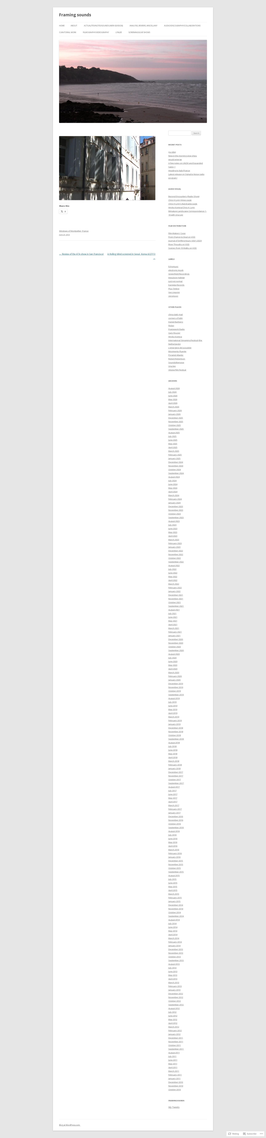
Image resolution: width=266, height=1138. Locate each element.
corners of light (175, 318)
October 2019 (174, 691)
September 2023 (176, 517)
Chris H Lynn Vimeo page (179, 200)
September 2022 (176, 561)
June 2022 (172, 572)
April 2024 (172, 491)
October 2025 (174, 425)
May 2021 (172, 620)
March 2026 (173, 406)
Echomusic (173, 266)
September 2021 (176, 606)
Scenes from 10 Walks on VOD (182, 248)
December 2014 (175, 905)
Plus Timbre (173, 288)
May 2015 (172, 886)
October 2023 (174, 513)
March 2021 (173, 628)
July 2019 (172, 702)
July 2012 (172, 1012)
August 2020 (174, 654)
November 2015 (175, 864)
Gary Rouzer (174, 333)
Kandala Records (176, 285)
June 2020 (172, 661)
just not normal (175, 281)
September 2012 (176, 1004)
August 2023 (174, 521)
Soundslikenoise (176, 362)
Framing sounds (75, 15)
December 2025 (175, 417)
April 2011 (172, 1067)
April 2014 (172, 934)
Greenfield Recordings (178, 274)
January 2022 (174, 591)
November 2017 (175, 775)
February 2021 (175, 632)
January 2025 (174, 458)
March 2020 (173, 672)
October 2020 (174, 646)
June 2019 (172, 705)
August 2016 (174, 831)
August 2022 (174, 565)
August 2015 (174, 875)
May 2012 (172, 1019)
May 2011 (172, 1063)
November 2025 (175, 421)
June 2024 (172, 484)
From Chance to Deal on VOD (181, 237)
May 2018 (172, 753)
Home (61, 25)
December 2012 (175, 993)
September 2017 (176, 783)
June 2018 (172, 750)
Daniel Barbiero (175, 321)
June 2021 (172, 617)
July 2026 (172, 392)
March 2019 (173, 716)
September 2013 (176, 960)
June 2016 (172, 838)
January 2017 (174, 812)
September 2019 (176, 694)
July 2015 (172, 879)
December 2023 (175, 506)
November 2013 (175, 953)
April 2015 (172, 890)
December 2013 (175, 949)
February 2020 (175, 676)
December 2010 (175, 1082)
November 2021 (175, 598)
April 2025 (172, 447)
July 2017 (172, 790)
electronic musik (175, 270)
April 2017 (172, 801)
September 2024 (176, 473)
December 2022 (175, 550)
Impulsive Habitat (176, 277)
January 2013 (174, 990)
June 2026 (172, 395)
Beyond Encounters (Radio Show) (183, 196)
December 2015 (175, 860)
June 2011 (172, 1060)
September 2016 (176, 827)
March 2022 (173, 584)
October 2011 (174, 1045)
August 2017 (174, 787)
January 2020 (174, 679)
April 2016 (172, 846)
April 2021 (172, 624)
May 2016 (172, 842)
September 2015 (176, 871)
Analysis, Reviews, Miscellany (143, 25)
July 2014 (172, 923)
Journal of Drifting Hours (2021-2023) (185, 240)
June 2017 (172, 794)
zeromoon (173, 296)
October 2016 (174, 823)
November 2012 (175, 997)
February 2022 (175, 587)
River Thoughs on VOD (178, 244)
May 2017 (172, 798)
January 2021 (174, 635)
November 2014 (175, 908)
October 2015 (174, 868)
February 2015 (175, 897)
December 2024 (175, 462)
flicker (171, 325)
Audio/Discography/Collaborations (182, 25)
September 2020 (176, 650)
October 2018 (174, 735)
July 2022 (172, 569)
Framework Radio (176, 329)
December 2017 (175, 772)
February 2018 (175, 764)
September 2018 (176, 739)
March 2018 (173, 761)
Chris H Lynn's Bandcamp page (182, 203)
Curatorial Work (67, 32)
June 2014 (172, 927)
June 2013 (172, 971)
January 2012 (174, 1034)
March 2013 (173, 982)
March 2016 (173, 849)
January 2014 (174, 945)
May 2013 (172, 975)
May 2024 (172, 488)
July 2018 (172, 746)
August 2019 (174, 698)
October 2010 (174, 1089)
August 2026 (174, 388)
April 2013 (172, 978)
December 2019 (175, 683)
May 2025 (172, 443)
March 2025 (173, 451)
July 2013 (172, 967)
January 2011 (174, 1078)
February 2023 (175, 543)
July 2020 (172, 657)
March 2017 (173, 805)
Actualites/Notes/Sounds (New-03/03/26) (103, 25)
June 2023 (172, 528)
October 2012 (174, 1001)
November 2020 (175, 643)
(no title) (172, 152)
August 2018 (174, 742)
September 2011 (176, 1049)
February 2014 (175, 942)
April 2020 (172, 668)
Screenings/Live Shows (139, 32)
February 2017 (175, 809)
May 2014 (172, 930)
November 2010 (175, 1085)
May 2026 (172, 399)
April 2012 (172, 1023)
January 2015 (174, 901)
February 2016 (175, 853)
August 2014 (174, 919)
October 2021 (174, 602)
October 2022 (174, 558)
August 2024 (174, 476)
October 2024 (174, 469)
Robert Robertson (176, 358)
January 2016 (174, 857)
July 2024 (172, 480)
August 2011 (174, 1052)
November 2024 (175, 465)
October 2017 (174, 779)
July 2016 (172, 835)
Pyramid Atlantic (175, 355)
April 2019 (172, 713)
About (74, 25)
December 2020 (175, 639)
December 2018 (175, 727)
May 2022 (172, 576)
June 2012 (172, 1015)
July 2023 (172, 524)
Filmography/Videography (96, 32)
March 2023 (173, 539)
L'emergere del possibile (179, 347)
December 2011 (175, 1038)
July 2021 (172, 613)
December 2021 (175, 595)
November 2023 (175, 510)
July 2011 (172, 1056)
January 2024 (174, 502)
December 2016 (175, 816)
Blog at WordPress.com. (69, 1125)
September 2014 (176, 916)
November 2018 (175, 731)
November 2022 (175, 554)
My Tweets (173, 1107)
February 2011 (175, 1074)
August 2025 (174, 432)
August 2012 (174, 1008)
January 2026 (174, 414)
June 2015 (172, 882)
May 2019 (172, 709)
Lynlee (119, 32)
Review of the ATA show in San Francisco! (81, 254)
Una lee (172, 366)
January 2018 (174, 768)
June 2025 (172, 440)
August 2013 (174, 964)
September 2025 (176, 429)
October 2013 (174, 956)
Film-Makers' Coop (176, 233)
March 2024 (173, 495)
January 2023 (174, 547)
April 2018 (172, 757)
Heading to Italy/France (179, 170)
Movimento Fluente (177, 351)
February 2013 (175, 986)
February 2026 (175, 410)
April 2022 (172, 580)
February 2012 (175, 1030)
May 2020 (172, 665)
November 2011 (175, 1041)
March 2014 (173, 938)
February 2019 (175, 720)
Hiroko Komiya (175, 336)
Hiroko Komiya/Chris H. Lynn (181, 207)
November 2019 (175, 687)
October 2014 (174, 912)
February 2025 (175, 454)
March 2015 (173, 894)
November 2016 (175, 820)
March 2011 (173, 1071)
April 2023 (172, 536)
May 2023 (172, 532)
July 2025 (172, 436)
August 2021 (174, 609)
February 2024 (175, 499)
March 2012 (173, 1026)
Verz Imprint (174, 292)
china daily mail (175, 314)
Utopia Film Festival (177, 369)
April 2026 (172, 403)
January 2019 (174, 724)
